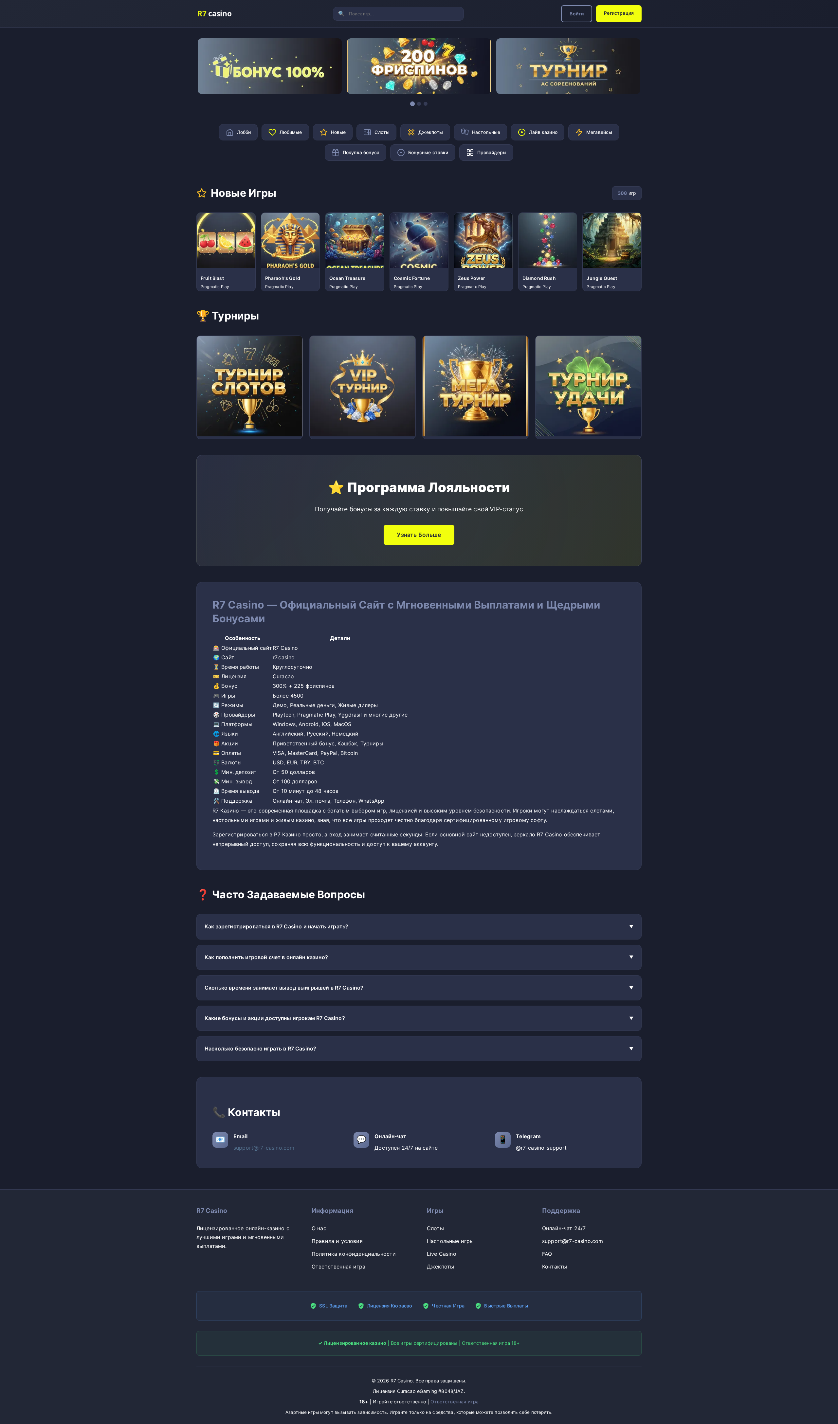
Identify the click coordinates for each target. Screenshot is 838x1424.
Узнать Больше (419, 534)
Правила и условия (337, 1241)
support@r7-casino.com (263, 1147)
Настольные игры (450, 1241)
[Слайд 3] (426, 104)
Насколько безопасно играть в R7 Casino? (260, 1048)
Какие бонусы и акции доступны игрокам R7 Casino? (275, 1018)
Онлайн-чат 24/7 (564, 1228)
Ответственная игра (338, 1266)
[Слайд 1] (412, 104)
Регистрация (619, 13)
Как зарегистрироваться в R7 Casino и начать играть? (276, 926)
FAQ (547, 1254)
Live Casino (441, 1254)
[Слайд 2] (419, 103)
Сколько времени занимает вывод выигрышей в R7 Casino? (284, 987)
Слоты (435, 1228)
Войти (577, 13)
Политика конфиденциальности (354, 1254)
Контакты (554, 1266)
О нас (319, 1228)
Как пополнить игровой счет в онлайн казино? (266, 957)
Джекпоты (440, 1266)
